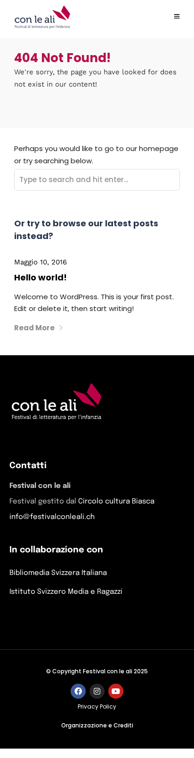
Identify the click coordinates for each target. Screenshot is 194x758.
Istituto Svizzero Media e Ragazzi (65, 592)
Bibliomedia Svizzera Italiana (58, 573)
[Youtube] (115, 691)
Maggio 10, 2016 (40, 262)
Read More (34, 328)
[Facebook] (78, 691)
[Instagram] (97, 691)
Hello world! (40, 277)
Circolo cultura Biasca (116, 501)
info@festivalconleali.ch (52, 517)
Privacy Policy (97, 706)
